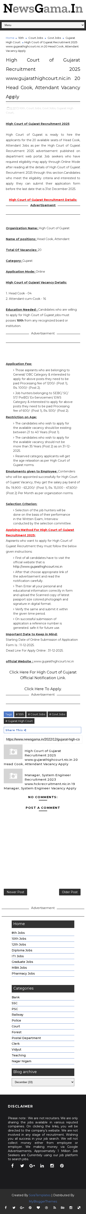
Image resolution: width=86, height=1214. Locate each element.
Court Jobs (35, 37)
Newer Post (15, 892)
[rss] (55, 1208)
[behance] (63, 1208)
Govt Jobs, (49, 108)
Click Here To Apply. (43, 689)
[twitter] (22, 1165)
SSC (15, 1003)
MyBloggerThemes (43, 1201)
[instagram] (52, 1165)
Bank (16, 997)
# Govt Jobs (57, 714)
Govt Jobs (54, 37)
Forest (17, 1032)
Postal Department (26, 1038)
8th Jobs (18, 933)
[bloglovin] (38, 1208)
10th (21, 37)
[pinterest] (62, 1165)
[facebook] (12, 1165)
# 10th (20, 714)
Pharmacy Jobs (23, 973)
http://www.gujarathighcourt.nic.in (37, 566)
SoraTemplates (40, 1195)
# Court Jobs (36, 714)
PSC (15, 1009)
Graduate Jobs (22, 962)
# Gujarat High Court (19, 721)
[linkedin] (42, 1165)
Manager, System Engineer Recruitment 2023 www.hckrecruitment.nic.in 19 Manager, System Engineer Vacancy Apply (40, 781)
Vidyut (16, 1049)
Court (16, 1026)
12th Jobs (19, 944)
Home (10, 37)
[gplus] (32, 1165)
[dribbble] (46, 1208)
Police (16, 1020)
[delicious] (79, 1208)
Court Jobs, (34, 108)
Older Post (70, 892)
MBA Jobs (19, 968)
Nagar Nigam (21, 1061)
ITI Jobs (18, 956)
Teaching (19, 1055)
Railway (17, 1015)
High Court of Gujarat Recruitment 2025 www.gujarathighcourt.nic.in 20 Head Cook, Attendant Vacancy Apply (41, 757)
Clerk (16, 1044)
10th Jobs (19, 939)
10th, (23, 108)
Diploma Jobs (22, 950)
